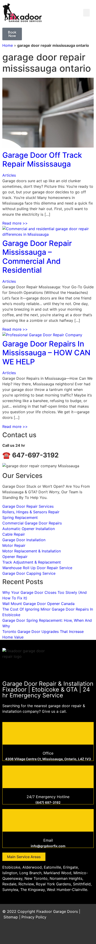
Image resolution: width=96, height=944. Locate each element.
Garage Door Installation (23, 540)
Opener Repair (14, 556)
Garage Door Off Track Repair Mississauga (42, 159)
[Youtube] (75, 933)
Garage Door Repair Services (28, 506)
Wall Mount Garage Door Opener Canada (38, 603)
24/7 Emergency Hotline (48, 796)
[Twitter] (62, 933)
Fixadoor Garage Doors (57, 911)
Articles (9, 175)
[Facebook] (49, 933)
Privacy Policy (33, 917)
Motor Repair (13, 545)
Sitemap (10, 917)
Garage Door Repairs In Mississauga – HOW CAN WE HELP (46, 352)
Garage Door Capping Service (28, 573)
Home (7, 45)
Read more (15, 223)
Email (48, 840)
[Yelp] (88, 933)
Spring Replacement (20, 517)
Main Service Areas (24, 856)
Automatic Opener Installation (28, 528)
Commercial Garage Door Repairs (32, 523)
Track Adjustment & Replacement (31, 562)
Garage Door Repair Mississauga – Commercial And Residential (37, 257)
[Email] (48, 820)
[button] (86, 13)
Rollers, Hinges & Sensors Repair (30, 512)
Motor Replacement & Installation (31, 551)
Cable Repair (13, 534)
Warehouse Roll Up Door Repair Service (37, 567)
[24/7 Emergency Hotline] (48, 776)
